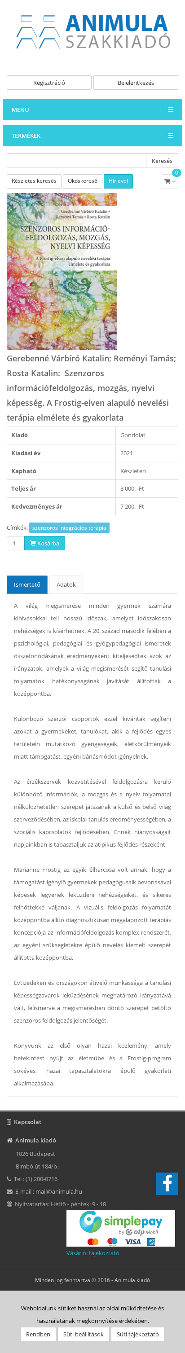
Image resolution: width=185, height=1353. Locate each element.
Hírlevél (118, 180)
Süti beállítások (83, 1334)
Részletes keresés (34, 180)
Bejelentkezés (136, 83)
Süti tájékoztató (138, 1334)
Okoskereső (82, 180)
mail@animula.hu (58, 1191)
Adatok (66, 584)
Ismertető (27, 584)
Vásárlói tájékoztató (92, 1253)
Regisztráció (49, 83)
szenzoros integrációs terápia (69, 528)
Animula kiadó (132, 1280)
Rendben (38, 1334)
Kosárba (47, 543)
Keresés (162, 161)
